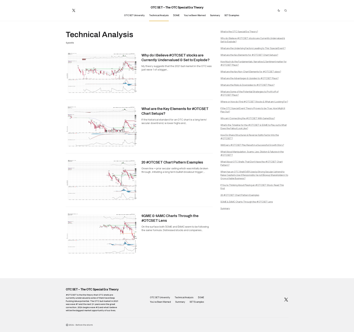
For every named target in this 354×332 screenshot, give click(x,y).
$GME (201, 297)
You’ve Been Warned (160, 301)
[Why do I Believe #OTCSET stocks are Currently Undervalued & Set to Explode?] (101, 73)
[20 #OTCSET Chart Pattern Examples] (101, 180)
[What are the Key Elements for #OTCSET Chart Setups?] (101, 126)
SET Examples (197, 301)
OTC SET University (160, 297)
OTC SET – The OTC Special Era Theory (177, 7)
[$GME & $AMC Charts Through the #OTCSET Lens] (101, 234)
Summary (180, 301)
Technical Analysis (184, 297)
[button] (279, 10)
